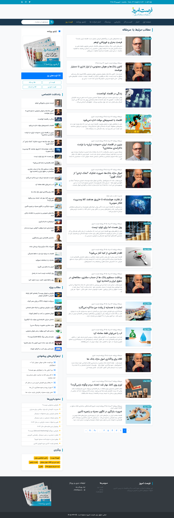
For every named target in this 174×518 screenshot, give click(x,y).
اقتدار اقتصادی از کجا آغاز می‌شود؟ (105, 253)
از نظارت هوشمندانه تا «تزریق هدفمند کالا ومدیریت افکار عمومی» (97, 201)
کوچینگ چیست (54, 458)
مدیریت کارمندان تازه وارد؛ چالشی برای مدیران (44, 409)
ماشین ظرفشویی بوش (41, 458)
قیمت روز (69, 22)
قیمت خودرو (52, 87)
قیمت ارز (52, 82)
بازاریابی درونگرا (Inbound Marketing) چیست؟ (43, 431)
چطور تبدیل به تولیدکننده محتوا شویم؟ (46, 439)
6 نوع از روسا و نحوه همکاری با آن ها (41, 387)
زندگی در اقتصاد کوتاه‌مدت (109, 94)
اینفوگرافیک (99, 492)
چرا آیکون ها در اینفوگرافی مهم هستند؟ (40, 370)
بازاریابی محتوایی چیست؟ (50, 405)
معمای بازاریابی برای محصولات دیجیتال (46, 414)
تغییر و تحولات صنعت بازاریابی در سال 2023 (44, 422)
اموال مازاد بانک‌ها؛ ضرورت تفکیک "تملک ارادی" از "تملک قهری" (98, 175)
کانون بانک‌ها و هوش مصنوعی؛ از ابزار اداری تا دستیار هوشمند (96, 68)
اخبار (137, 22)
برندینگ (107, 22)
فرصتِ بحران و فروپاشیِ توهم (108, 42)
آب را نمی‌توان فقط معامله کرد (107, 333)
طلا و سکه (32, 82)
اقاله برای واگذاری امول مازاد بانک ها (104, 359)
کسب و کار (128, 22)
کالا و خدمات (32, 87)
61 (90, 430)
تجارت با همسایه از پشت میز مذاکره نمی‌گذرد (100, 308)
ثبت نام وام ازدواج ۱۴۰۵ (52, 466)
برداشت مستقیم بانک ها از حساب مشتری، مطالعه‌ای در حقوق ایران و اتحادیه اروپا (95, 279)
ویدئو (101, 489)
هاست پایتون (34, 462)
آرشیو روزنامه (81, 22)
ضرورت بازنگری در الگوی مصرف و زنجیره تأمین (100, 412)
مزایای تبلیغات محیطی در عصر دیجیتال (46, 418)
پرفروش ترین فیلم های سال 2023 (47, 426)
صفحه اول (147, 22)
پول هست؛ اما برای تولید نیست (107, 227)
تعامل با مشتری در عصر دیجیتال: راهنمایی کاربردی (43, 435)
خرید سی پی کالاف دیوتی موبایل (49, 462)
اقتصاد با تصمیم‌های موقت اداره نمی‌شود (102, 120)
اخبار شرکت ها (95, 22)
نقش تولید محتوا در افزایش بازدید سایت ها (39, 392)
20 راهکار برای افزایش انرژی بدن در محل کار (39, 383)
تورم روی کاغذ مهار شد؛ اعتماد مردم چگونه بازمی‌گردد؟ (96, 385)
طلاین (41, 466)
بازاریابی (117, 22)
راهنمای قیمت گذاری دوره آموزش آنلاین (46, 443)
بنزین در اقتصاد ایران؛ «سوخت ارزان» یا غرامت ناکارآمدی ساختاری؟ (99, 146)
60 (95, 430)
